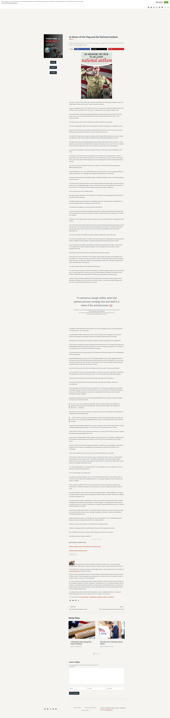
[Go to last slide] (71, 636)
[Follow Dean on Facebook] (70, 600)
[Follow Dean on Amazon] (78, 600)
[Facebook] (148, 7)
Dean (73, 646)
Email (90, 688)
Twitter (104, 597)
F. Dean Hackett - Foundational (87, 597)
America (71, 39)
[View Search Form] (165, 7)
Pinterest (111, 597)
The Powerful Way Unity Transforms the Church (111, 608)
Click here (80, 45)
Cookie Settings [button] (159, 2)
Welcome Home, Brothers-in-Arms (78, 550)
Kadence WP (109, 710)
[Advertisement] (85, 23)
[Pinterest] (159, 7)
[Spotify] (151, 7)
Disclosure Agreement (90, 707)
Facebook (99, 597)
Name (72, 688)
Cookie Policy (77, 707)
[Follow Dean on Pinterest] (76, 600)
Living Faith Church (74, 571)
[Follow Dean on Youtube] (73, 600)
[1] (111, 305)
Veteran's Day (73, 554)
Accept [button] (166, 2)
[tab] (99, 653)
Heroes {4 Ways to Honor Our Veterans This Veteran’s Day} (85, 546)
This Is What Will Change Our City (78, 608)
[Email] (162, 7)
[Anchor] (154, 7)
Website (110, 688)
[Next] (122, 636)
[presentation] (82, 630)
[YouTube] (157, 7)
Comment (72, 666)
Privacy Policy (85, 710)
